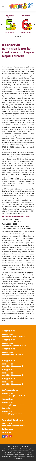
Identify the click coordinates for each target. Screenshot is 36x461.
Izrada (8, 446)
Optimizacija (14, 446)
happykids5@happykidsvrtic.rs (13, 354)
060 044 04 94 (10, 34)
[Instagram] (32, 4)
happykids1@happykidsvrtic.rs (13, 336)
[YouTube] (29, 7)
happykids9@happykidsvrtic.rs (13, 384)
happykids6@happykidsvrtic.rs (13, 366)
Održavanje (22, 446)
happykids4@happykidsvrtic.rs (14, 345)
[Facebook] (29, 4)
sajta (27, 446)
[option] (10, 25)
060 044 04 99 (26, 34)
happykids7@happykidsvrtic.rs (13, 375)
